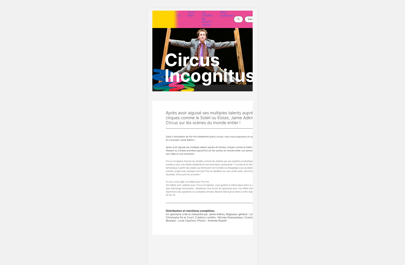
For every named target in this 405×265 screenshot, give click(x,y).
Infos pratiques (227, 13)
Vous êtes (191, 13)
